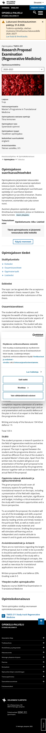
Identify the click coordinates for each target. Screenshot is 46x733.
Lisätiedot (9, 275)
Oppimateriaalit (12, 271)
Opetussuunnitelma (11, 64)
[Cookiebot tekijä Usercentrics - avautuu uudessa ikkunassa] (32, 335)
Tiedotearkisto (7, 643)
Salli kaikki (23, 380)
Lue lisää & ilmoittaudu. (17, 36)
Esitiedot (9, 264)
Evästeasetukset (7, 686)
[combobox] (23, 69)
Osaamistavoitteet (13, 267)
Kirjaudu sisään (37, 8)
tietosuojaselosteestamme (26, 362)
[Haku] (35, 12)
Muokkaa (22, 388)
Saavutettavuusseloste (9, 681)
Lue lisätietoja (32, 372)
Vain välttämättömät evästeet (23, 396)
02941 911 (22, 712)
